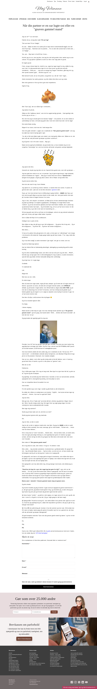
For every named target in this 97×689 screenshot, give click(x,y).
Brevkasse (50, 1)
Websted (24, 573)
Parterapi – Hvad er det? (55, 654)
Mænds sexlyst (74, 666)
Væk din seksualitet (33, 656)
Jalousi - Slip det (33, 658)
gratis (49, 531)
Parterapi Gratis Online (14, 661)
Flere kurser (76, 19)
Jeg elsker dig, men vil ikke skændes (37, 663)
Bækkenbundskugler (54, 660)
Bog (68, 19)
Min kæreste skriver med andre (77, 661)
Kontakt (10, 653)
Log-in (85, 1)
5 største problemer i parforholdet (57, 657)
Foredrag (59, 1)
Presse (10, 656)
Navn (24, 561)
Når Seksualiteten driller (14, 666)
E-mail (24, 567)
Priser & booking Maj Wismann (15, 654)
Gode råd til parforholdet (55, 658)
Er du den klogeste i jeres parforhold (78, 663)
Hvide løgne (73, 657)
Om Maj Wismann (12, 657)
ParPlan (31, 660)
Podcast (65, 1)
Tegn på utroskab (53, 661)
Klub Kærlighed (43, 19)
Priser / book (71, 1)
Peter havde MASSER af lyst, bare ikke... (79, 664)
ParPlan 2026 (13, 19)
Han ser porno (74, 658)
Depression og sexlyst (75, 660)
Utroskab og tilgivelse (54, 664)
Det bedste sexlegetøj (54, 663)
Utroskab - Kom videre (27, 19)
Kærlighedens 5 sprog (13, 663)
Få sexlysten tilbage (58, 19)
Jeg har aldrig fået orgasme (76, 653)
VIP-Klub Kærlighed (41, 533)
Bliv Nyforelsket (32, 661)
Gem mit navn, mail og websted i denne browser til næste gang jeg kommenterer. (47, 582)
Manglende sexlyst (54, 653)
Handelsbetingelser (33, 684)
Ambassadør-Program (13, 660)
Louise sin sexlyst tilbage (55, 656)
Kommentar (26, 543)
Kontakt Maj (79, 1)
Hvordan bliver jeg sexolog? (77, 654)
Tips (55, 1)
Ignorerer (54, 190)
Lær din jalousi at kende (14, 667)
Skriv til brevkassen (24, 639)
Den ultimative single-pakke (35, 664)
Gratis (84, 19)
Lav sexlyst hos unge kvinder (56, 666)
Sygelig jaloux (74, 656)
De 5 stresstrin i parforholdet (15, 670)
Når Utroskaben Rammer (14, 664)
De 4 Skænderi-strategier (14, 669)
